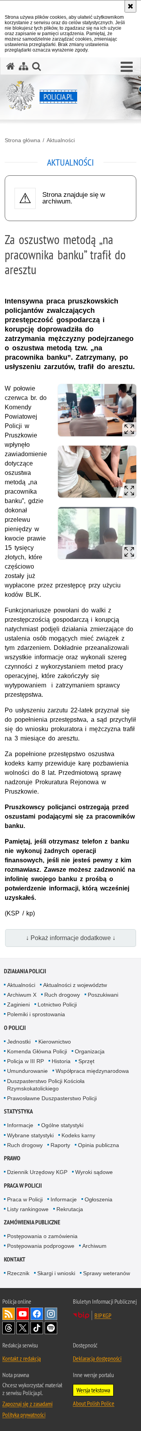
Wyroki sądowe (94, 1172)
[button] (127, 67)
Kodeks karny (78, 1135)
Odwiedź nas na (22, 1314)
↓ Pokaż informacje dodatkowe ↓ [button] (71, 938)
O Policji (15, 1028)
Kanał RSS (8, 1314)
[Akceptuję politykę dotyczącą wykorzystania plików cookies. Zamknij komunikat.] (130, 6)
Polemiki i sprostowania (36, 1014)
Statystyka (18, 1111)
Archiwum (94, 1246)
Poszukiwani (103, 995)
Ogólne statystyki (62, 1125)
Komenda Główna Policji (37, 1051)
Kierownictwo (54, 1041)
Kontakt (14, 1259)
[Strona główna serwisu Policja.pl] (10, 66)
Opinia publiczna (98, 1145)
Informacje (20, 1125)
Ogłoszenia (98, 1199)
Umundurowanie (27, 1071)
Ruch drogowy (62, 995)
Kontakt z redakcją (21, 1358)
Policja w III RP (25, 1061)
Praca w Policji (23, 1185)
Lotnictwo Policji (57, 1004)
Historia (61, 1061)
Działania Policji (25, 971)
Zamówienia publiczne (32, 1222)
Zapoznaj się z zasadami (27, 1404)
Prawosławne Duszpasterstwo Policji (52, 1098)
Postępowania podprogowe (40, 1246)
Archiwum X (21, 995)
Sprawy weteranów (106, 1273)
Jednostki (19, 1041)
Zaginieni (18, 1004)
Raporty (60, 1145)
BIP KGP (102, 1315)
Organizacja (90, 1051)
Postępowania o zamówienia (42, 1236)
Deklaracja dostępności (97, 1358)
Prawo (12, 1158)
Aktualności (61, 140)
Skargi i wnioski (56, 1273)
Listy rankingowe (28, 1209)
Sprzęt (86, 1061)
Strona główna (22, 140)
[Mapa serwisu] (23, 66)
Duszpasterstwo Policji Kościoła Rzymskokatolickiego (46, 1085)
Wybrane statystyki (30, 1135)
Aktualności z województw (75, 985)
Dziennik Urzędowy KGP (37, 1172)
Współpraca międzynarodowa (92, 1071)
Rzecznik (18, 1273)
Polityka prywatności (23, 1415)
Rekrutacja (69, 1209)
